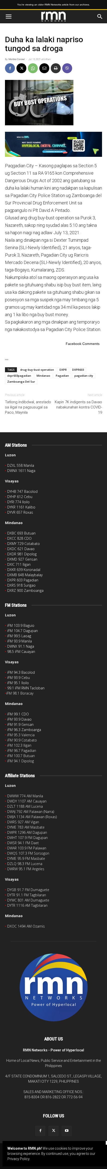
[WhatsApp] (33, 68)
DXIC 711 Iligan (19, 564)
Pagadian (62, 375)
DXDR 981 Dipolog (22, 554)
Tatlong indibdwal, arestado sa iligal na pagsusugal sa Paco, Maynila (28, 407)
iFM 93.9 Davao (19, 719)
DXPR (63, 369)
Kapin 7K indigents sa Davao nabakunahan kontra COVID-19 (78, 407)
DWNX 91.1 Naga (20, 646)
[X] (21, 68)
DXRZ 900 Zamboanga (25, 590)
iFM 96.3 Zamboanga (24, 729)
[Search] (100, 16)
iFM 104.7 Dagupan (22, 630)
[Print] (56, 68)
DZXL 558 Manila (20, 465)
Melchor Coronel (16, 59)
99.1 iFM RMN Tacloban (26, 688)
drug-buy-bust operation (37, 369)
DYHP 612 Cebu (19, 496)
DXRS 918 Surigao (21, 585)
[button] (8, 16)
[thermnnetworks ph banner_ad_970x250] (53, 144)
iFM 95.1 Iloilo (18, 682)
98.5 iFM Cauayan (21, 651)
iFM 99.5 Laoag (19, 636)
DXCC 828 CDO (19, 538)
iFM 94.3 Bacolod (21, 672)
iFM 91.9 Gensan (20, 724)
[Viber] (67, 68)
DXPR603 (78, 369)
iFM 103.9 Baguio (20, 625)
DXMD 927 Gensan (22, 559)
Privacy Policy (18, 1159)
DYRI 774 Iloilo (18, 502)
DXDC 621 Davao (21, 548)
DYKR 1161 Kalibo (21, 507)
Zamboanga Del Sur (21, 381)
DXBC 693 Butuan (21, 533)
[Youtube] (67, 1131)
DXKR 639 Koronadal (23, 569)
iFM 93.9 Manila (19, 641)
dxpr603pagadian (19, 375)
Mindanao (43, 375)
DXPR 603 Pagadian (22, 580)
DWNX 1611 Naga (21, 470)
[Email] (44, 68)
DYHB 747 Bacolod (22, 491)
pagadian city (83, 375)
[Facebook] (10, 68)
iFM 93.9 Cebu (18, 677)
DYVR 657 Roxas (20, 512)
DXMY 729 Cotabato (23, 543)
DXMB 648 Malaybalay (25, 574)
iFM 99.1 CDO (18, 714)
